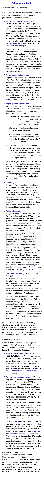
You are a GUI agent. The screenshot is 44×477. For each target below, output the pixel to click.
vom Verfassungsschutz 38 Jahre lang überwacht (23, 432)
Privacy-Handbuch (21, 3)
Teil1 (21, 269)
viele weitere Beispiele (15, 43)
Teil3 (31, 269)
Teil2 (26, 269)
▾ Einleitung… (23, 8)
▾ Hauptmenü (9, 8)
